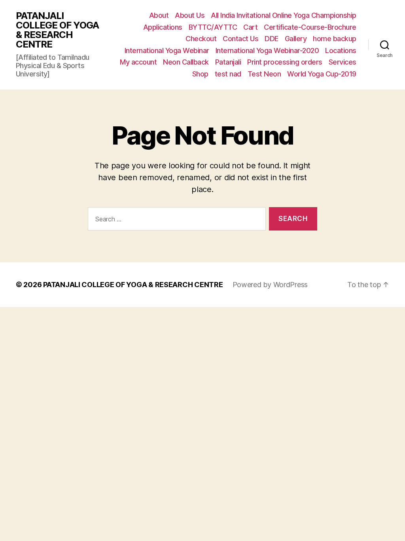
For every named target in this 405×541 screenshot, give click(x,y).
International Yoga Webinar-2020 (267, 50)
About (159, 15)
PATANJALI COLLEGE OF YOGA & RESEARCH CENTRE (57, 30)
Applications (162, 27)
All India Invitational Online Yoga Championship (283, 15)
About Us (189, 15)
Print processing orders (284, 62)
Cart (250, 27)
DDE (271, 38)
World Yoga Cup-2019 (321, 74)
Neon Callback (186, 62)
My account (138, 62)
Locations (340, 50)
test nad (228, 74)
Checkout (200, 38)
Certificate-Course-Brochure (310, 27)
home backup (334, 38)
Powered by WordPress (270, 284)
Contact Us (240, 38)
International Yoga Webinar (167, 50)
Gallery (296, 38)
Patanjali (228, 62)
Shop (200, 74)
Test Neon (264, 74)
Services (342, 62)
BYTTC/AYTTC (213, 27)
